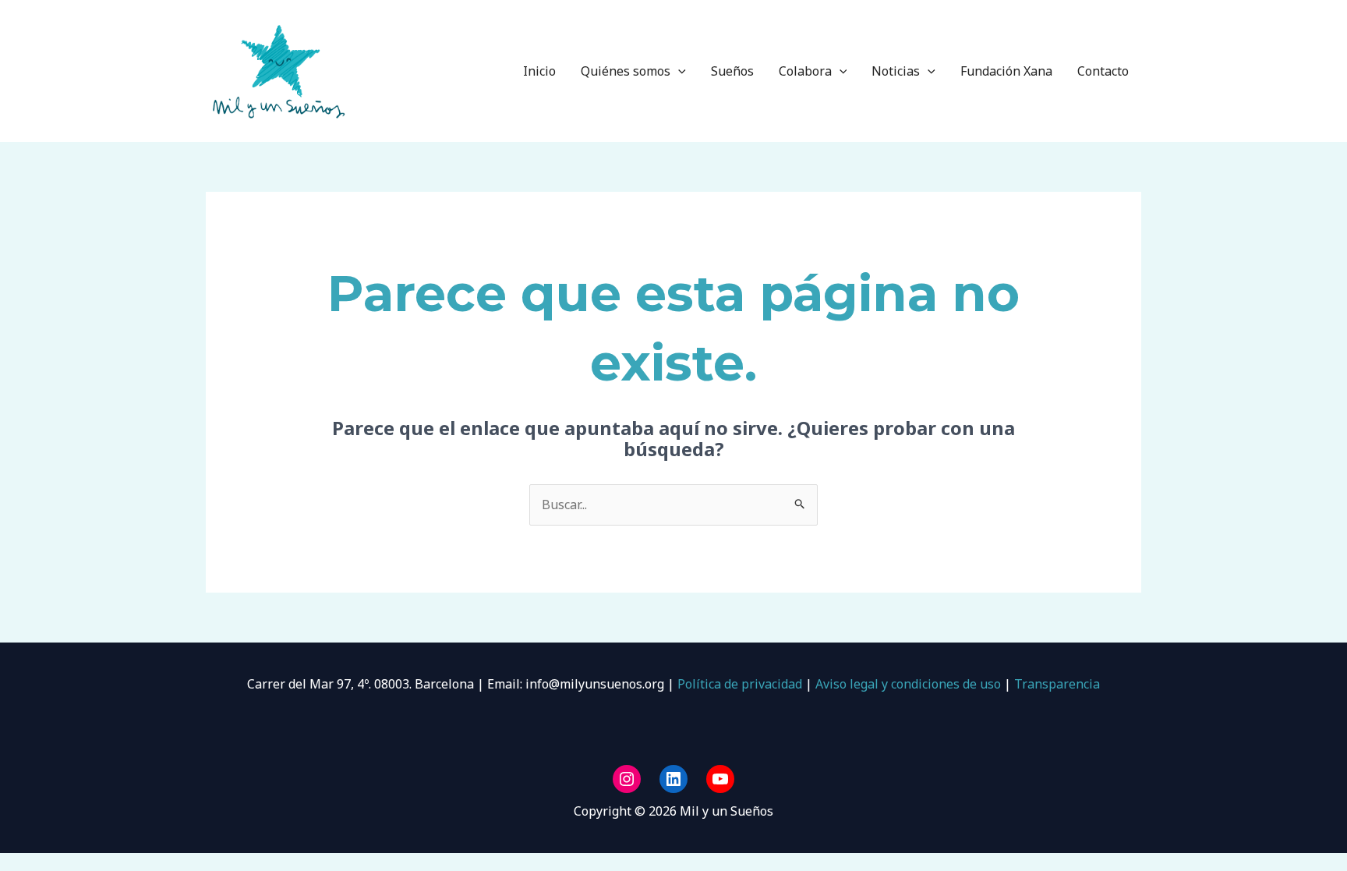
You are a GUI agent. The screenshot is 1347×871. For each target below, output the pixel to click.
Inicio (539, 71)
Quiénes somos (625, 71)
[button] (678, 71)
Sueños (732, 71)
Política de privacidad (738, 683)
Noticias (895, 71)
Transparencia (1057, 683)
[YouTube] (720, 779)
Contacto (1103, 71)
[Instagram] (627, 779)
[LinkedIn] (673, 779)
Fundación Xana (1006, 71)
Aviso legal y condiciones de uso (908, 683)
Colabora (805, 71)
